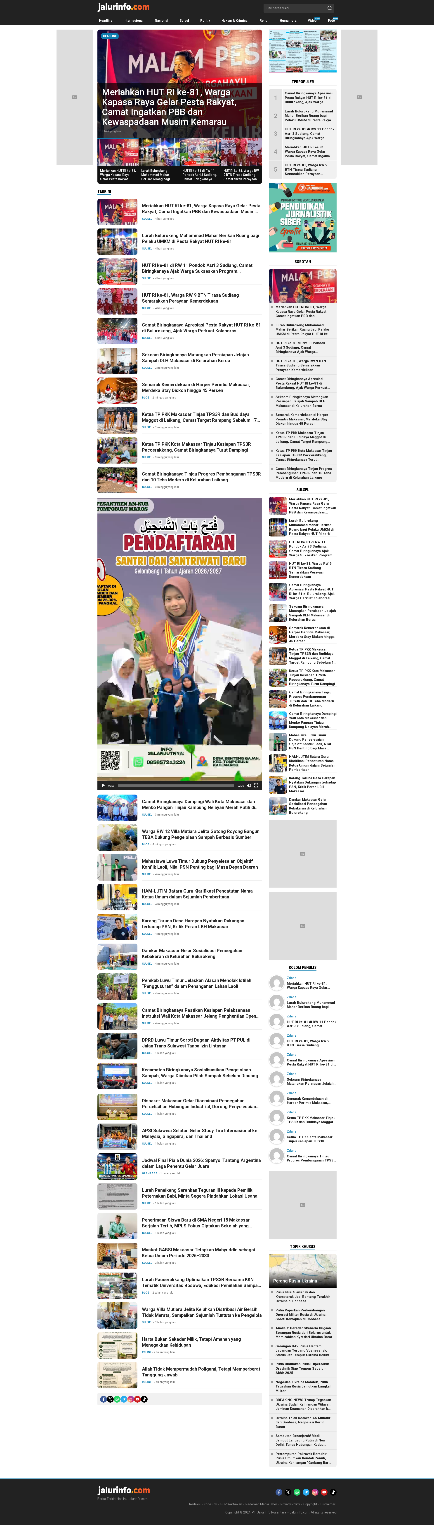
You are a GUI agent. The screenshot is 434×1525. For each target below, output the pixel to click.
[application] (179, 644)
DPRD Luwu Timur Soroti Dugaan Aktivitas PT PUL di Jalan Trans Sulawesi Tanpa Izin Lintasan (196, 1043)
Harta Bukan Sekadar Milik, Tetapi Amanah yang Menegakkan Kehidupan (191, 1342)
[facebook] (103, 1399)
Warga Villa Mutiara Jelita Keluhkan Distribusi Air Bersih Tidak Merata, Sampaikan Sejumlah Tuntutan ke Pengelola (202, 1312)
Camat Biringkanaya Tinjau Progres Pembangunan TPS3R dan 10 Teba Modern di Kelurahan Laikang (201, 477)
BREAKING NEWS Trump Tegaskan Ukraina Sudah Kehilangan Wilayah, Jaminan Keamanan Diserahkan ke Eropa (303, 1406)
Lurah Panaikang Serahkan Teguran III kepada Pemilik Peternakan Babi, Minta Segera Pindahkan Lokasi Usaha (199, 1193)
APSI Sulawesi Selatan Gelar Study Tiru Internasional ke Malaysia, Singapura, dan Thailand (199, 1133)
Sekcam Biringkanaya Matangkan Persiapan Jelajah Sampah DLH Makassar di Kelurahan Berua (195, 357)
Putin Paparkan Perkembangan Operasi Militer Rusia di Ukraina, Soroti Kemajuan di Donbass (301, 1314)
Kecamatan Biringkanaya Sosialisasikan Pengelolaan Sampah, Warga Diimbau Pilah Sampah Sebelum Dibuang (200, 1072)
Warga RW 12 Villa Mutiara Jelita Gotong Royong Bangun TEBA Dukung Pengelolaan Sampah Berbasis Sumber (200, 834)
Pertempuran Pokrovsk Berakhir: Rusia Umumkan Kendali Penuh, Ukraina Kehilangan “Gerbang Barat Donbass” (303, 1460)
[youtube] (137, 1399)
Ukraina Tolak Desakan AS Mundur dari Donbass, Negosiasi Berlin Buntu (303, 1422)
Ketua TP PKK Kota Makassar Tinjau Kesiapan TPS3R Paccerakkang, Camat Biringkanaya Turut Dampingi (196, 447)
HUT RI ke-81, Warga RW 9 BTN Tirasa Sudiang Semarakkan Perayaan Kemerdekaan (241, 177)
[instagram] (130, 1399)
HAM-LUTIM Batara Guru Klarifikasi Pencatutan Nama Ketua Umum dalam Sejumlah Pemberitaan (197, 894)
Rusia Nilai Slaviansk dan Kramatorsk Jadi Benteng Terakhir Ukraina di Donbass (303, 1296)
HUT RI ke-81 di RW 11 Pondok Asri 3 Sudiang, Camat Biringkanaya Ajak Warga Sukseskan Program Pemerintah (199, 179)
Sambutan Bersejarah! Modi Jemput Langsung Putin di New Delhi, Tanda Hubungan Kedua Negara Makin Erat (301, 1442)
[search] (329, 8)
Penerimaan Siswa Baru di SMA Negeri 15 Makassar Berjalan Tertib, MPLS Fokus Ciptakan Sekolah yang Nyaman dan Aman (196, 1225)
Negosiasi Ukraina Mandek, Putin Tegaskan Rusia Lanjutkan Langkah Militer (304, 1386)
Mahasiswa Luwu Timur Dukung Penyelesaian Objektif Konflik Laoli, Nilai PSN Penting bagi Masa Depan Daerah (200, 864)
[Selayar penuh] (256, 785)
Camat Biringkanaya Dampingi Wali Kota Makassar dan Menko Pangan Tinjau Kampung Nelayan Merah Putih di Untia (198, 807)
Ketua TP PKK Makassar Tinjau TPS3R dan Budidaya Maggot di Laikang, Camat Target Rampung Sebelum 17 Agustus (199, 420)
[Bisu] (249, 785)
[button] (180, 644)
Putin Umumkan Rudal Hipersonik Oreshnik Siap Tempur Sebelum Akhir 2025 (302, 1368)
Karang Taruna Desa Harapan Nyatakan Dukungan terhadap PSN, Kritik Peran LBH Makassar (193, 923)
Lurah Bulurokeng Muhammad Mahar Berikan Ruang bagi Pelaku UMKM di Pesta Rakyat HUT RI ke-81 (176, 112)
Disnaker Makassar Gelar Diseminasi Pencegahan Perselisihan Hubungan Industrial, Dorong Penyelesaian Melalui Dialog (199, 1106)
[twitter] (110, 1399)
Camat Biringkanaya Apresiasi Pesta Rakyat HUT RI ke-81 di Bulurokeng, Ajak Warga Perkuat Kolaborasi (201, 327)
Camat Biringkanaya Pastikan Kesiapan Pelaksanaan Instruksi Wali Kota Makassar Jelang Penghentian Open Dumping (199, 1016)
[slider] (176, 785)
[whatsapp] (117, 1399)
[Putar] (103, 785)
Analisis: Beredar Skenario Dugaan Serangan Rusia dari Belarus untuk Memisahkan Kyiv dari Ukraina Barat (304, 1332)
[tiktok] (144, 1399)
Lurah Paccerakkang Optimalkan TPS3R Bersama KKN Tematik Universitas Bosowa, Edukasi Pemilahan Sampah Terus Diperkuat (201, 1285)
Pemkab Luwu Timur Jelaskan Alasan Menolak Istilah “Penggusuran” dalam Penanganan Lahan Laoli (196, 983)
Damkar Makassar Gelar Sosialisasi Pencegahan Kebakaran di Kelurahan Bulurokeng (192, 953)
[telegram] (123, 1399)
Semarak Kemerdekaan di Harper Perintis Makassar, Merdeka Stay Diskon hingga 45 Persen (196, 387)
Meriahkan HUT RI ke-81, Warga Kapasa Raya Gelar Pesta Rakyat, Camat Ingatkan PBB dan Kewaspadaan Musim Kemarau (118, 181)
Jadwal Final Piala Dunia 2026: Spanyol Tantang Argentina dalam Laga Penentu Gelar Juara (201, 1163)
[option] (179, 84)
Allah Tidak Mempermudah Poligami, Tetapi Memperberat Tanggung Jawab (201, 1372)
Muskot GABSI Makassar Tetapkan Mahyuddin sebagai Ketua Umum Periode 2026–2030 (198, 1252)
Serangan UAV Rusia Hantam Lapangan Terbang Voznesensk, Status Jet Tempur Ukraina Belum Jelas (302, 1353)
